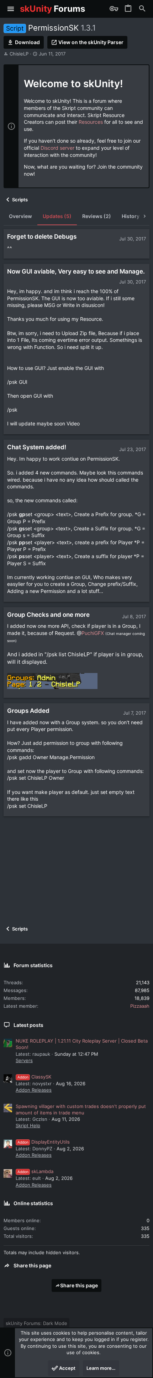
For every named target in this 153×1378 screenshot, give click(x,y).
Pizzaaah (139, 1006)
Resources (91, 122)
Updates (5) (57, 216)
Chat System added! (36, 447)
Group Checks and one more (48, 614)
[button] (11, 8)
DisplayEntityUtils (43, 1142)
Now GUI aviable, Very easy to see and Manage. (76, 271)
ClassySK (34, 1077)
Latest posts (28, 1025)
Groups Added (28, 710)
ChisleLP (19, 54)
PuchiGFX (92, 633)
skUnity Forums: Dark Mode (36, 1323)
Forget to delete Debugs (41, 236)
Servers (24, 1060)
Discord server (57, 148)
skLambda (35, 1171)
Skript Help (28, 1125)
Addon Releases (34, 1090)
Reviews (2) (96, 216)
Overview (20, 216)
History (130, 216)
